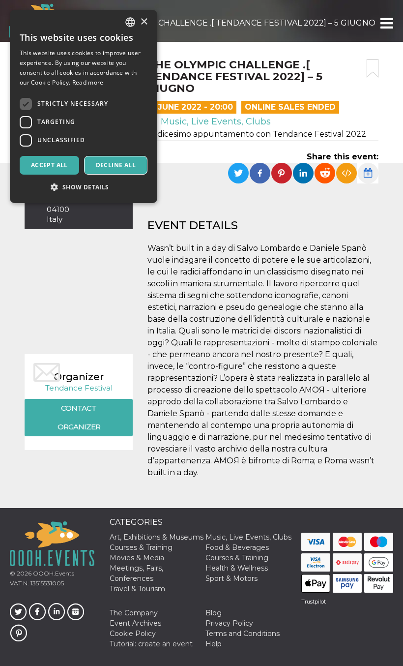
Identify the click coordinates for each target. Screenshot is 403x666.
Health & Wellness (236, 568)
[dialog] (83, 106)
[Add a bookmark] (372, 68)
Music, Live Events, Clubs (214, 121)
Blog (213, 612)
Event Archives (135, 623)
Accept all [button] (49, 165)
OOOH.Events (52, 573)
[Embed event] (346, 173)
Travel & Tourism (137, 588)
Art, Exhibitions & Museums (156, 537)
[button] (386, 23)
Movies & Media (137, 557)
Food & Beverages (237, 547)
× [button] (143, 22)
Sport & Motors (231, 578)
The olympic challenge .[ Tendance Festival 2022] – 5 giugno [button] (237, 23)
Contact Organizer (79, 417)
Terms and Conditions (242, 633)
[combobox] (130, 22)
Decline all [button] (116, 165)
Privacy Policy (229, 623)
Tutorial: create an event (151, 643)
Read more (88, 82)
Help (213, 643)
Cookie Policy (133, 633)
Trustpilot (313, 601)
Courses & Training (141, 547)
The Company (134, 612)
